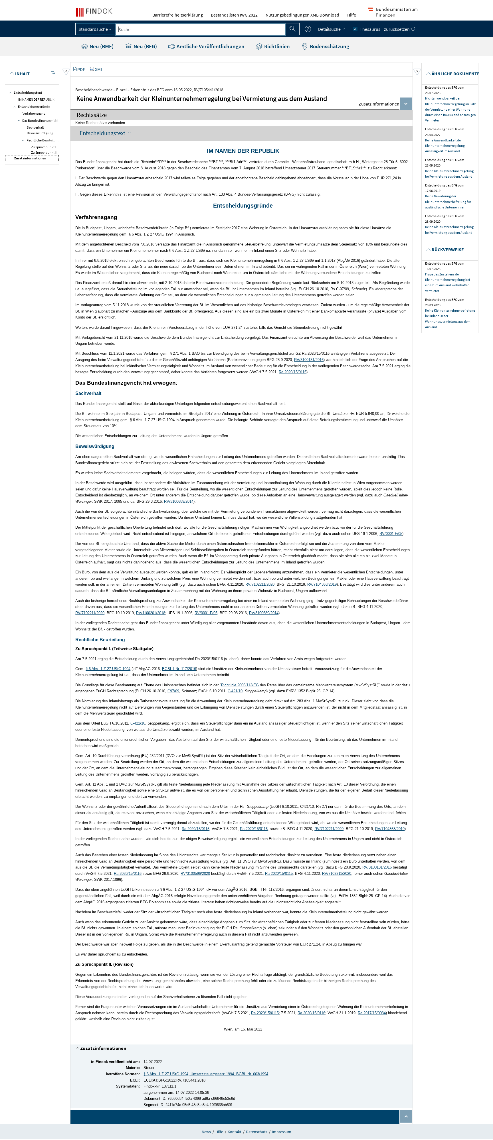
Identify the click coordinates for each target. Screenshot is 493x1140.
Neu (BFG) (144, 46)
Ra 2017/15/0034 (372, 1013)
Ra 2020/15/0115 (195, 829)
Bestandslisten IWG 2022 (234, 15)
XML (99, 69)
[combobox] (200, 29)
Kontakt (234, 1131)
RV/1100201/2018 (150, 613)
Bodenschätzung (329, 46)
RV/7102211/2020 (259, 584)
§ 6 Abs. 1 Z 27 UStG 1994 (108, 669)
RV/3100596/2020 (195, 873)
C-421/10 (235, 691)
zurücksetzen (397, 29)
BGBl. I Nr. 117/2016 (179, 669)
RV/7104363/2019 (322, 584)
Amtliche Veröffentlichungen (210, 46)
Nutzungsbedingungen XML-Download (302, 15)
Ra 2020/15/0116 (292, 372)
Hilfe (351, 15)
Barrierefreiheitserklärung (177, 15)
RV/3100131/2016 (309, 360)
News (206, 1131)
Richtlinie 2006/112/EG (240, 685)
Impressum (281, 1131)
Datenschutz (256, 1131)
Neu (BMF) (101, 46)
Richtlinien (276, 46)
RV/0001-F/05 (390, 534)
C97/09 (173, 691)
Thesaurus (370, 29)
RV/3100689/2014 (178, 501)
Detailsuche (330, 29)
